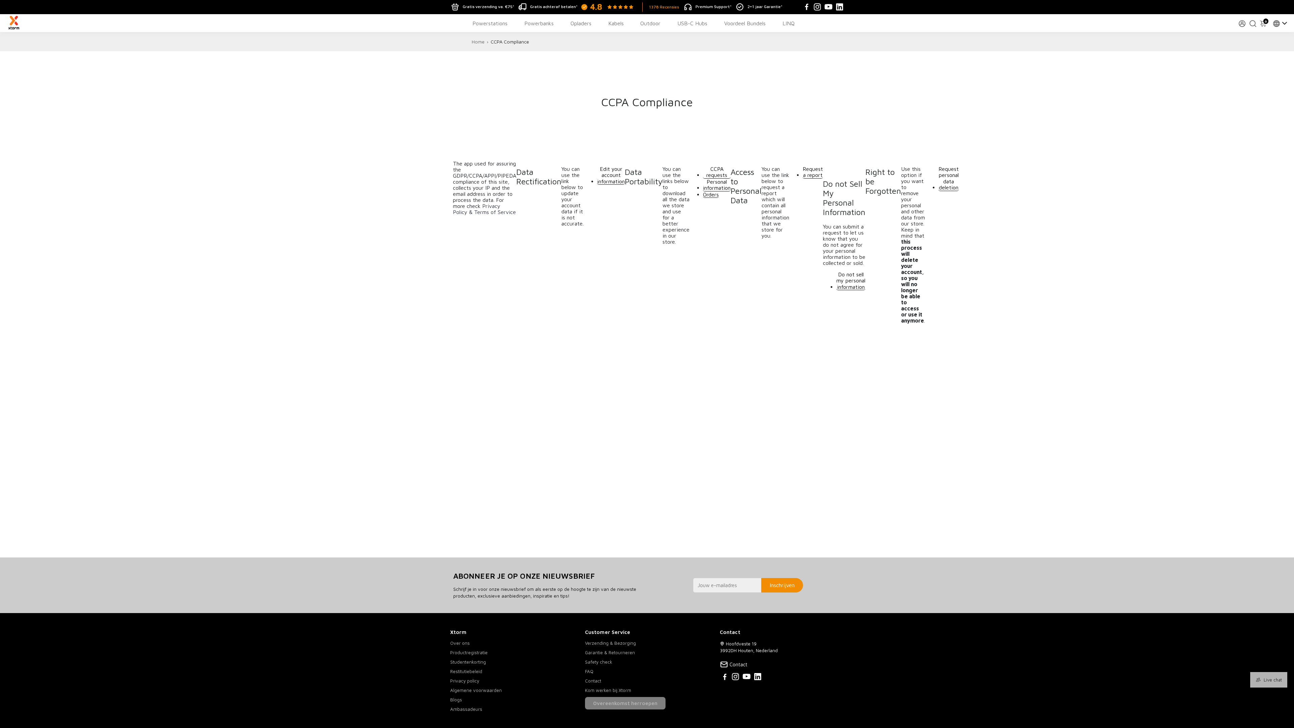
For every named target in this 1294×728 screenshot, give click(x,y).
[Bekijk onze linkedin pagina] (757, 677)
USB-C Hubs (692, 23)
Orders (711, 194)
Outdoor (650, 23)
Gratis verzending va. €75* (488, 6)
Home (478, 41)
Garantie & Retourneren (610, 652)
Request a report (813, 172)
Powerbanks (539, 23)
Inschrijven (782, 585)
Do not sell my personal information (850, 280)
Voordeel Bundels (745, 23)
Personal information (717, 185)
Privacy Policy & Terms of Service (484, 209)
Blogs (456, 699)
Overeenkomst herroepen (625, 703)
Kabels (616, 23)
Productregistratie (469, 652)
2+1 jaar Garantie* (764, 6)
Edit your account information (611, 175)
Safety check (598, 662)
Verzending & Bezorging (610, 643)
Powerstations (489, 23)
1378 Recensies (664, 6)
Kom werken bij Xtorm (608, 690)
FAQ (589, 671)
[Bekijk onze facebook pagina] (725, 677)
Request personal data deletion (948, 178)
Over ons (460, 643)
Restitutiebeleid (466, 671)
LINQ (788, 23)
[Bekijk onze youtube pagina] (746, 677)
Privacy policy (464, 681)
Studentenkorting (468, 662)
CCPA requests (716, 172)
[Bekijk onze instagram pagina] (735, 677)
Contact (593, 681)
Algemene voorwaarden (476, 690)
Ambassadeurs (466, 709)
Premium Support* (714, 6)
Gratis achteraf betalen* (554, 6)
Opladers (581, 23)
